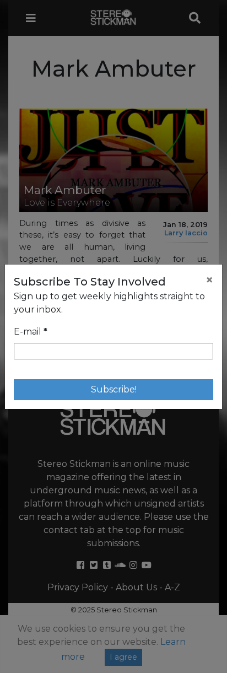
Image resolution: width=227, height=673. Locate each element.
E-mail (30, 331)
